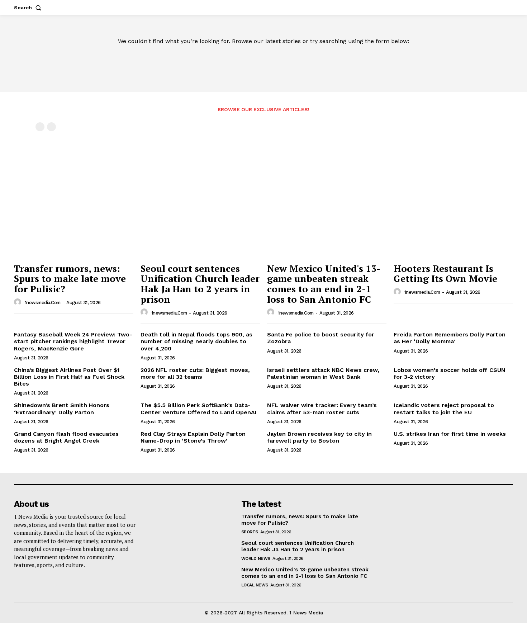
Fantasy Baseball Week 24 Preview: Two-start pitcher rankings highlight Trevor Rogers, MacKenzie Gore (73, 341)
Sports (249, 531)
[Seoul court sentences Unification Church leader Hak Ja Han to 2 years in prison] (200, 214)
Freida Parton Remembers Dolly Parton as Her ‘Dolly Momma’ (449, 338)
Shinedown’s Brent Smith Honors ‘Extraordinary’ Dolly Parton (61, 408)
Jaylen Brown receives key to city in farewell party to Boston (319, 437)
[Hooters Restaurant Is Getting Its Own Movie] (453, 214)
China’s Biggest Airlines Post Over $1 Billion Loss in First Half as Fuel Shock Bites (69, 377)
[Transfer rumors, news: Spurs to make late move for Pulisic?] (73, 214)
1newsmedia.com (43, 302)
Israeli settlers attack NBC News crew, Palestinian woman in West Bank (323, 373)
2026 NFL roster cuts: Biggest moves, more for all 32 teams (195, 373)
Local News (254, 584)
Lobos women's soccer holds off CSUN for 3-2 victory (449, 373)
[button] (29, 7)
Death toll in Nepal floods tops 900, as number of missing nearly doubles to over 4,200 (196, 341)
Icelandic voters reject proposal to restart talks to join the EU (444, 408)
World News (255, 558)
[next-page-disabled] (51, 126)
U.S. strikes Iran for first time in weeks (450, 433)
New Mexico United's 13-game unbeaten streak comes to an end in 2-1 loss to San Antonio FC (323, 283)
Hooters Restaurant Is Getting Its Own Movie (445, 273)
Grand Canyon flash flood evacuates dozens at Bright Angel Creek (66, 437)
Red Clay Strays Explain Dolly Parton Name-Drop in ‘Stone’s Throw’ (193, 437)
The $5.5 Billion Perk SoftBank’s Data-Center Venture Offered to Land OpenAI (199, 408)
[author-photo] (18, 302)
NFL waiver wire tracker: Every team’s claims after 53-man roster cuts (322, 408)
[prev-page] (39, 126)
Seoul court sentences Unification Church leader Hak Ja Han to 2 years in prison (200, 283)
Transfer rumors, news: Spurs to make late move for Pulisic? (70, 278)
